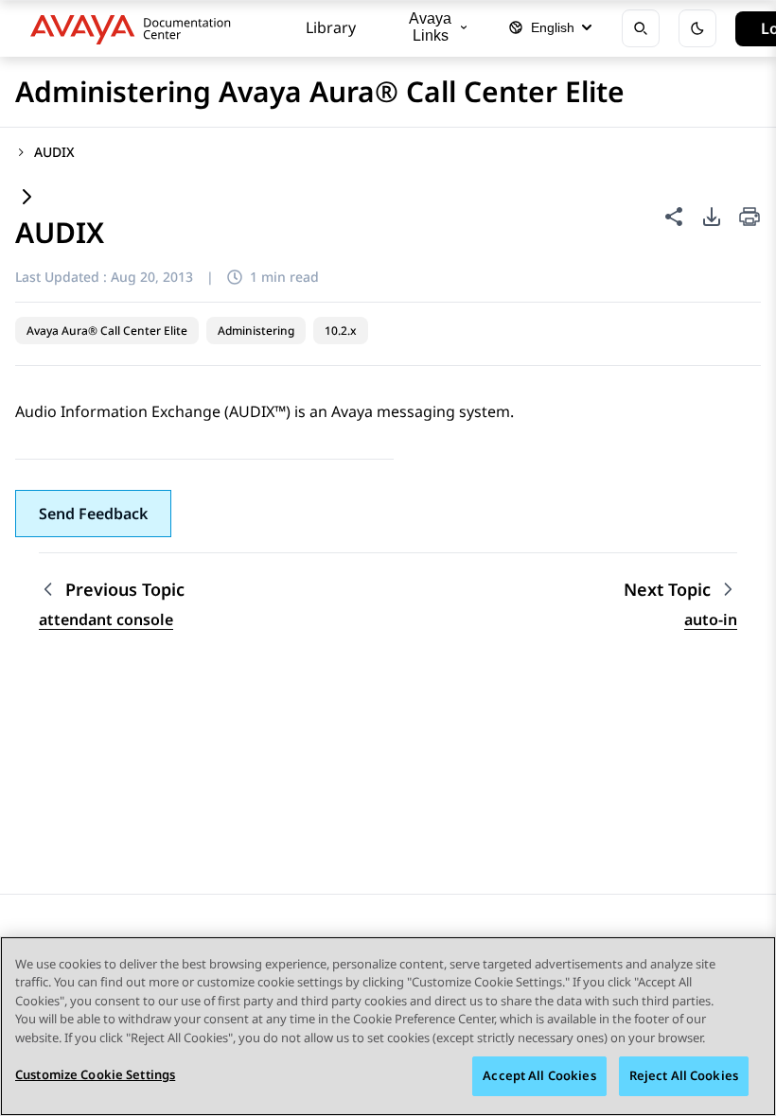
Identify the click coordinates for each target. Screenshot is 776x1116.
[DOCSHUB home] (135, 28)
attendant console (106, 619)
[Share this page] (673, 216)
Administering (256, 331)
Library (331, 27)
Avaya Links (430, 27)
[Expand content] (26, 198)
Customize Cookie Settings (95, 1074)
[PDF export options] (711, 216)
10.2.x (341, 331)
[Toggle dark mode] (697, 28)
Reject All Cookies (683, 1075)
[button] (93, 513)
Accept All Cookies (539, 1075)
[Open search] (641, 28)
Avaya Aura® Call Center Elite (106, 331)
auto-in (710, 619)
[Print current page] (749, 218)
